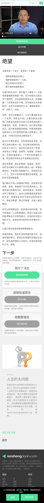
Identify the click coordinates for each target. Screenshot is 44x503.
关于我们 (31, 487)
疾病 (15, 481)
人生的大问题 (18, 379)
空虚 (15, 484)
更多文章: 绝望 (9, 432)
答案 (30, 481)
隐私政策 (29, 497)
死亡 (4, 487)
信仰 (4, 479)
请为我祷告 (22, 53)
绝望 (15, 487)
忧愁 (4, 481)
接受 (13, 497)
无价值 (4, 484)
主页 (30, 479)
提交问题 (22, 47)
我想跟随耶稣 (22, 41)
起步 (30, 484)
